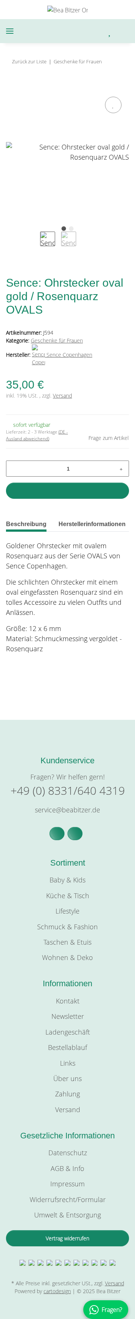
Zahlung (67, 1093)
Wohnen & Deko (67, 957)
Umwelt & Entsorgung (67, 1214)
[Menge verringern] (14, 468)
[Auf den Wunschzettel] (113, 105)
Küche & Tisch (67, 895)
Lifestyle (68, 910)
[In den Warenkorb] (12, 86)
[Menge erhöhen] (121, 468)
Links (67, 1063)
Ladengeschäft (67, 1031)
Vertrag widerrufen (67, 1238)
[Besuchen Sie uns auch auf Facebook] (57, 833)
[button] (78, 31)
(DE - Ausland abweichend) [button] (37, 435)
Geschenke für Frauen (57, 340)
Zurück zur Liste (29, 61)
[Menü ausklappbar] (10, 31)
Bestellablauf (67, 1047)
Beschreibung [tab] (26, 524)
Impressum (67, 1183)
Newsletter (67, 1016)
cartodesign (57, 1291)
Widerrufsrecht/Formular (68, 1199)
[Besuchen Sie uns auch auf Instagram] (75, 833)
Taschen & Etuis (68, 942)
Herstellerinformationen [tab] (92, 524)
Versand (62, 395)
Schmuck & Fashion (67, 926)
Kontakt (68, 1000)
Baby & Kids (68, 879)
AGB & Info (67, 1168)
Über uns (67, 1078)
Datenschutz (67, 1152)
